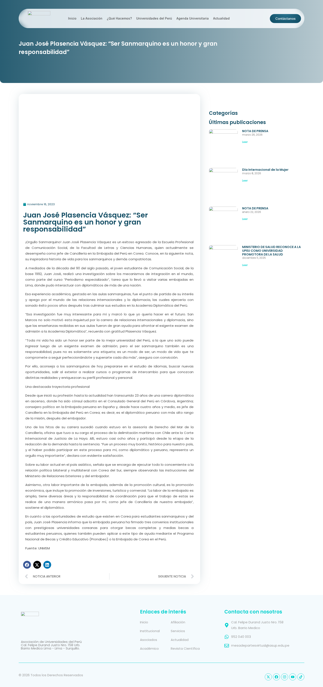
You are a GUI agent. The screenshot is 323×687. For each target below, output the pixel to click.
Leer (245, 142)
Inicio (72, 18)
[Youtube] (292, 676)
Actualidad (221, 18)
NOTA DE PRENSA (255, 131)
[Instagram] (284, 676)
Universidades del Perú (154, 18)
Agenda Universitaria (192, 18)
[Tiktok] (300, 676)
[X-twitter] (268, 676)
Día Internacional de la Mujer (265, 169)
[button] (27, 565)
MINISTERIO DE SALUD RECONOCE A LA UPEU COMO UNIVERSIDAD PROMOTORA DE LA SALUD (271, 251)
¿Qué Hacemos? (119, 18)
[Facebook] (276, 676)
